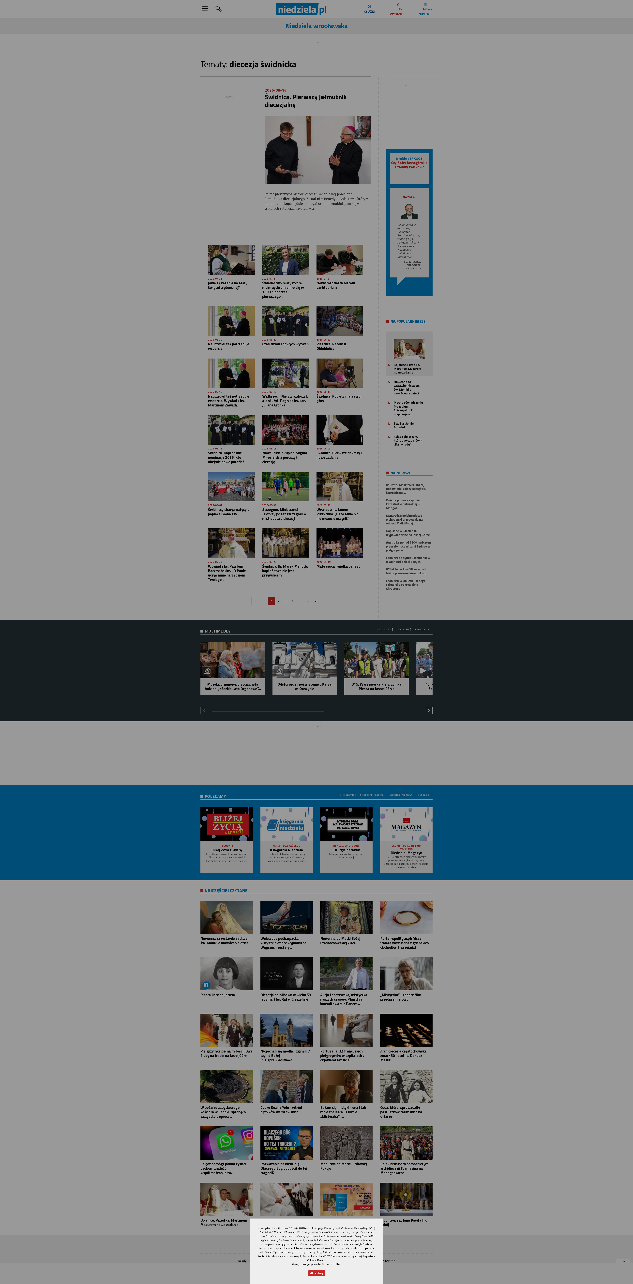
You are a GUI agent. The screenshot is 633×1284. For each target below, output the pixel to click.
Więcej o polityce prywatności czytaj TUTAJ (316, 1264)
